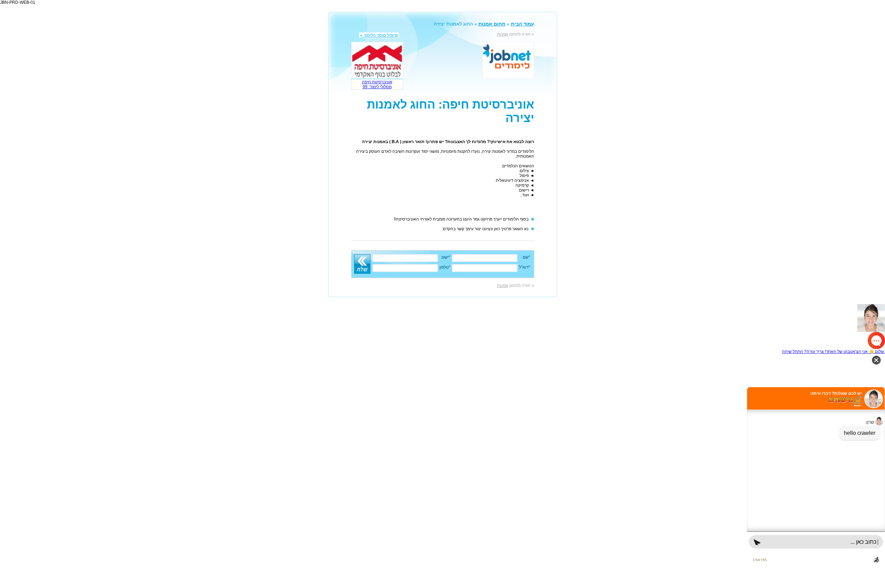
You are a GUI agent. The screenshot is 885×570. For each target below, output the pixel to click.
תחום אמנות (491, 24)
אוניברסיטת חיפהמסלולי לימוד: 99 (377, 84)
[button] (442, 326)
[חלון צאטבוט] (816, 478)
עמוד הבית (522, 24)
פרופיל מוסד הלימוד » (379, 35)
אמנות (502, 34)
